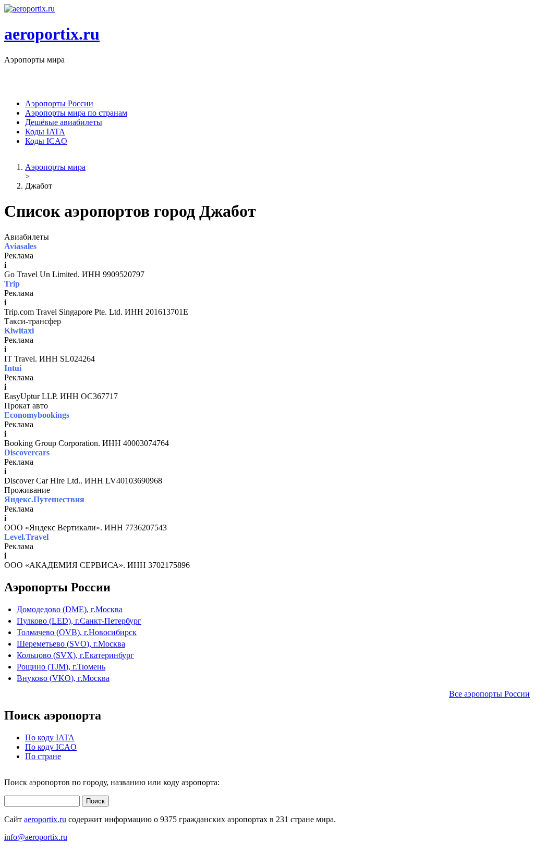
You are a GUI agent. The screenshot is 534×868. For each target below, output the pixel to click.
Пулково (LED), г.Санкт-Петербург (79, 620)
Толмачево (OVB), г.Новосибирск (77, 632)
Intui (12, 368)
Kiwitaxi (19, 330)
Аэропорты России (59, 103)
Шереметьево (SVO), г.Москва (71, 643)
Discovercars (27, 452)
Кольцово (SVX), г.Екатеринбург (75, 655)
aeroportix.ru (52, 33)
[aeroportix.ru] (29, 8)
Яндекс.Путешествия (44, 499)
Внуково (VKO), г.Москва (63, 678)
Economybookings (36, 415)
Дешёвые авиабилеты (63, 122)
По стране (43, 756)
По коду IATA (50, 737)
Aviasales (20, 246)
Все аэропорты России (489, 693)
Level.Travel (26, 536)
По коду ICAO (51, 746)
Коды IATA (45, 131)
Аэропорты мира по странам (76, 112)
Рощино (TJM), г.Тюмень (61, 666)
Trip (12, 283)
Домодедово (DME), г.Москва (70, 609)
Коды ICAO (46, 141)
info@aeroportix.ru (35, 837)
